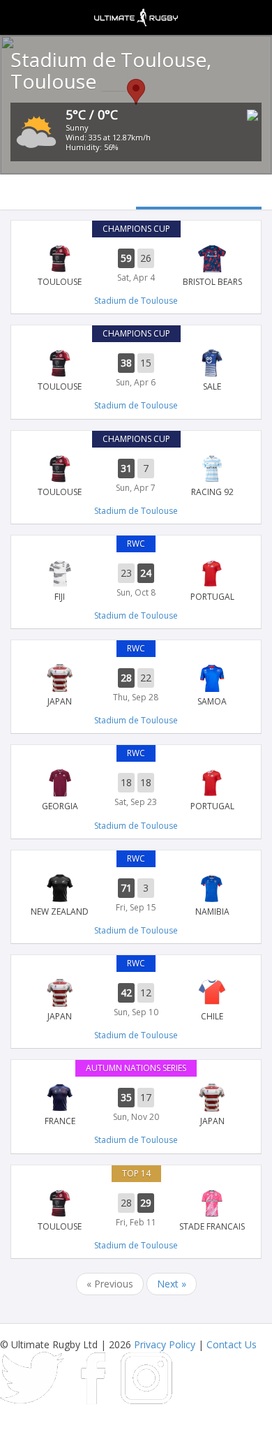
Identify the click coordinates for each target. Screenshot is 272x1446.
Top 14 (136, 1173)
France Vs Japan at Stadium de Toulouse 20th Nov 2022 (136, 1105)
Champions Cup (136, 229)
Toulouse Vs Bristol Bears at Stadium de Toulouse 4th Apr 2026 (136, 266)
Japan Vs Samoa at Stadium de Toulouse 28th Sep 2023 (136, 685)
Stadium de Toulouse (136, 301)
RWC (136, 543)
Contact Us (231, 1344)
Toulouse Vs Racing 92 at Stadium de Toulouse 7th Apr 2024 (136, 476)
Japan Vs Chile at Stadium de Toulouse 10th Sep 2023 (136, 1000)
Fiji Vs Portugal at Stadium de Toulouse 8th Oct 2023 (136, 581)
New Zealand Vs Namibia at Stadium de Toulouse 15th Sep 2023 (136, 895)
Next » (171, 1283)
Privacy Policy (164, 1344)
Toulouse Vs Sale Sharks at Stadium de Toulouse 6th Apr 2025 (136, 370)
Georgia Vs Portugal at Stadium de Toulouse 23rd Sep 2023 (136, 790)
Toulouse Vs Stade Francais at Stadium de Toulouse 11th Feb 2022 (136, 1210)
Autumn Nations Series (136, 1068)
